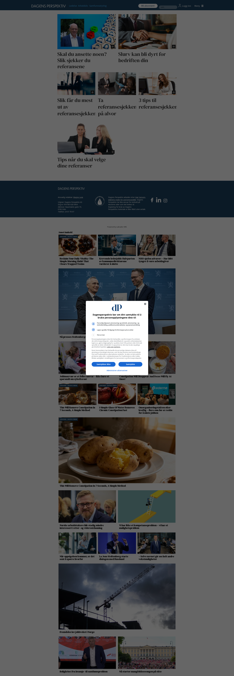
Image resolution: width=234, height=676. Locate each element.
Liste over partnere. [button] (113, 347)
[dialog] (117, 338)
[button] (117, 335)
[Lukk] (145, 303)
